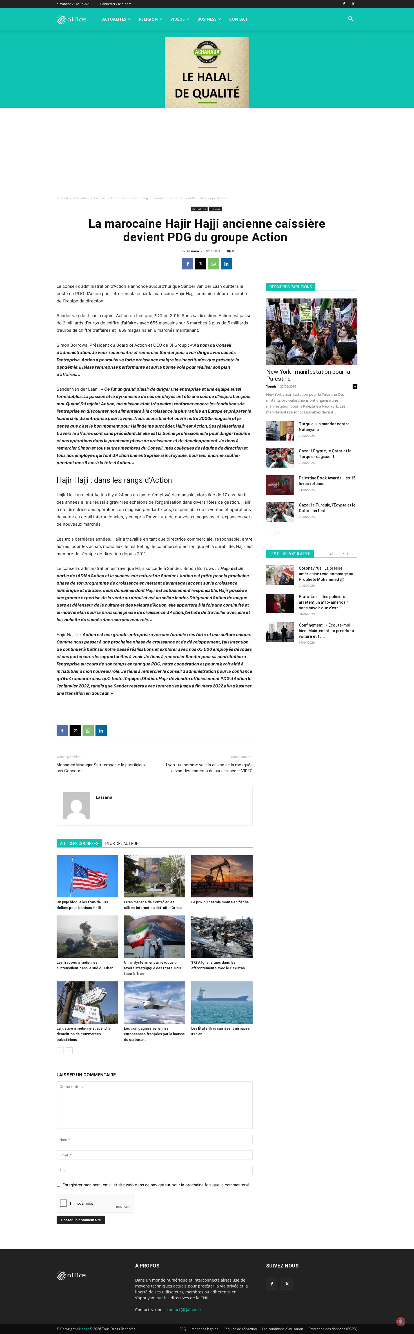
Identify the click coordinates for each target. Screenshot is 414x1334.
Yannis (271, 386)
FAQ (183, 1328)
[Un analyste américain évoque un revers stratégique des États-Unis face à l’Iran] (154, 936)
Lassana (193, 251)
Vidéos (177, 19)
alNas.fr (82, 1328)
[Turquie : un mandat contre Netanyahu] (280, 431)
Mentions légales (205, 1328)
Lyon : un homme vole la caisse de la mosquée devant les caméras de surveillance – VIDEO (209, 767)
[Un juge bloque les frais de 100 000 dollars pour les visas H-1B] (87, 876)
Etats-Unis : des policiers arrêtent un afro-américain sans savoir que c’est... (324, 602)
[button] (350, 19)
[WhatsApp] (213, 263)
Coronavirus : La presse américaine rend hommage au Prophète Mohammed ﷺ (326, 574)
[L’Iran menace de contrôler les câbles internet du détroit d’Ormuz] (154, 876)
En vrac (100, 198)
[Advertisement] (207, 149)
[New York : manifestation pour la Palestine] (311, 331)
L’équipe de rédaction (240, 1328)
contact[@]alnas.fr (184, 1309)
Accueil (62, 198)
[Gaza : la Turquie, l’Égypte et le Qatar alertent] (280, 512)
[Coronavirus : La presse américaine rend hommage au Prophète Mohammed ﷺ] (280, 575)
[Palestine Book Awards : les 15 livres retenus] (280, 485)
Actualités (114, 19)
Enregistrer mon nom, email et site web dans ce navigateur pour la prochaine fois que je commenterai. (156, 1184)
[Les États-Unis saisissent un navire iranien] (222, 1002)
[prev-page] (60, 1050)
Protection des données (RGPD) (332, 1328)
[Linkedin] (226, 263)
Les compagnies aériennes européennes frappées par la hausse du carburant (154, 1034)
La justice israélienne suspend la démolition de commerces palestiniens (83, 1034)
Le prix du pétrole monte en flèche (220, 902)
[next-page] (69, 1050)
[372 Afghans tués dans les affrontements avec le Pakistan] (222, 936)
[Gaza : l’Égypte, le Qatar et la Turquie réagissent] (280, 458)
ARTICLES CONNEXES (79, 843)
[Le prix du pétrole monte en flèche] (222, 876)
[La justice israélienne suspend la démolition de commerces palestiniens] (87, 1002)
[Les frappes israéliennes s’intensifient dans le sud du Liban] (87, 936)
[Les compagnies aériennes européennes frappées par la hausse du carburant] (154, 1002)
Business (207, 19)
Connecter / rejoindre (115, 4)
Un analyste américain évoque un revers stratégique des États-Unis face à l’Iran (152, 968)
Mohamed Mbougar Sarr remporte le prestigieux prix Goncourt (101, 767)
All (331, 554)
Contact (238, 19)
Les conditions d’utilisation (282, 1328)
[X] (353, 4)
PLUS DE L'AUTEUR (122, 843)
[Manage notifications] (400, 1321)
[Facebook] (344, 4)
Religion (148, 19)
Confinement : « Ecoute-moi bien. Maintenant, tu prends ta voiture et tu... (326, 631)
